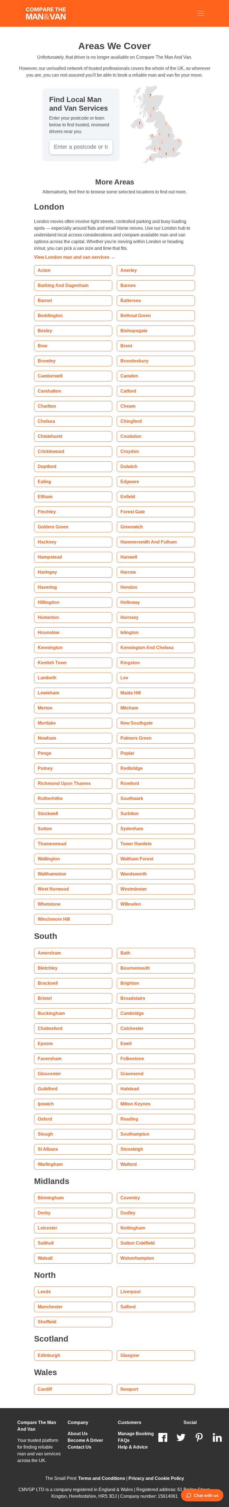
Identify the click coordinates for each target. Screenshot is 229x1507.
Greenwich (131, 527)
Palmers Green (135, 738)
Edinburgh (48, 1355)
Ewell (125, 1043)
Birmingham (49, 1197)
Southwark (131, 798)
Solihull (45, 1243)
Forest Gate (132, 511)
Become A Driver (85, 1440)
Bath (125, 953)
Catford (128, 391)
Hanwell (128, 557)
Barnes (127, 285)
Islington (128, 632)
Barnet (44, 300)
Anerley (128, 270)
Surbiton (129, 813)
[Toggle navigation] (200, 13)
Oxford (45, 1119)
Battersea (130, 300)
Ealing (43, 481)
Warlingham (50, 1164)
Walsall (45, 1258)
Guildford (47, 1088)
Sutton (44, 828)
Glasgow (128, 1355)
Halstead (129, 1088)
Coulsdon (129, 436)
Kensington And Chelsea (144, 647)
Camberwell (50, 376)
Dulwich (128, 466)
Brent (126, 345)
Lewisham (48, 693)
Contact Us (79, 1447)
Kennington (49, 647)
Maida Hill (130, 693)
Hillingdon (48, 602)
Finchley (46, 511)
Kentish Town (51, 662)
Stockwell (48, 813)
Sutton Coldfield (136, 1243)
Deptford (47, 466)
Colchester (131, 1028)
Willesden (130, 904)
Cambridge (131, 1013)
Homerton (48, 617)
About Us (77, 1433)
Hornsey (129, 617)
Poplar (126, 753)
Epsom (44, 1043)
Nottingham (132, 1228)
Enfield (127, 496)
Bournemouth (134, 968)
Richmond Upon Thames (62, 783)
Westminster (133, 889)
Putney (45, 768)
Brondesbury (133, 361)
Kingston (129, 662)
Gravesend (131, 1073)
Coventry (130, 1197)
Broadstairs (131, 998)
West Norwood (53, 889)
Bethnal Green (134, 315)
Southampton (133, 1134)
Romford (129, 783)
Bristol (44, 998)
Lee (124, 677)
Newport (129, 1389)
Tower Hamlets (135, 843)
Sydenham (130, 828)
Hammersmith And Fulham (146, 542)
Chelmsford (49, 1028)
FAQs (123, 1440)
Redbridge (130, 768)
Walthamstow (51, 874)
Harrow (128, 572)
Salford (127, 1306)
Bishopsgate (132, 330)
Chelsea (46, 421)
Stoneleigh (131, 1149)
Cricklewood (50, 451)
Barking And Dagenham (61, 285)
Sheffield (47, 1322)
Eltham (44, 496)
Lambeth (46, 677)
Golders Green (52, 527)
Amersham (48, 953)
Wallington (48, 859)
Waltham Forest (136, 859)
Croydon (129, 451)
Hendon (128, 587)
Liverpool (129, 1291)
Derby (44, 1213)
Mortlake (47, 723)
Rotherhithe (50, 798)
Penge (44, 753)
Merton (45, 708)
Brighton (129, 983)
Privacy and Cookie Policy (153, 1478)
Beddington (49, 315)
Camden (128, 376)
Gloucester (49, 1073)
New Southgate (135, 723)
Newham (47, 738)
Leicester (47, 1228)
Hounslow (48, 632)
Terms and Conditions (102, 1478)
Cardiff (45, 1389)
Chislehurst (49, 436)
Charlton (46, 406)
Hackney (47, 542)
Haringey (47, 572)
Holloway (129, 602)
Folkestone (131, 1058)
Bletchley (47, 968)
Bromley (46, 361)
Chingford (130, 421)
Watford (128, 1164)
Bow (42, 345)
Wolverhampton (136, 1258)
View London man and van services (71, 257)
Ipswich (45, 1104)
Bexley (45, 330)
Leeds (43, 1291)
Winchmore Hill (53, 919)
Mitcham (129, 708)
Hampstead (49, 557)
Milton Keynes (134, 1104)
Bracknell (47, 983)
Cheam (127, 406)
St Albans (47, 1149)
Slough (44, 1134)
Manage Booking (134, 1433)
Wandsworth (133, 874)
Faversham (49, 1058)
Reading (128, 1119)
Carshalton (48, 391)
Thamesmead (51, 843)
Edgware (129, 481)
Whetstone (49, 904)
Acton (44, 270)
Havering (47, 587)
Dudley (127, 1213)
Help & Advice (132, 1447)
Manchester (50, 1306)
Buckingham (50, 1013)
